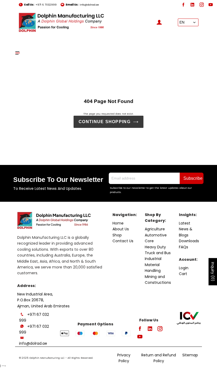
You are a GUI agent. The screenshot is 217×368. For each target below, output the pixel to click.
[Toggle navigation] (17, 52)
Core (149, 241)
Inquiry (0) (212, 271)
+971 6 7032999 (46, 4)
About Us (120, 229)
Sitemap (190, 355)
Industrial (153, 258)
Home (118, 223)
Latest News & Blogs (185, 229)
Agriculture (155, 229)
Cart (183, 273)
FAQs (183, 247)
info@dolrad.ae (89, 4)
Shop (117, 235)
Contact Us (122, 241)
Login (183, 268)
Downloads (189, 241)
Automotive (156, 235)
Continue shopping (104, 121)
